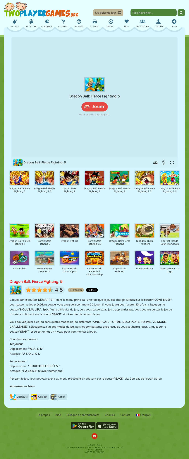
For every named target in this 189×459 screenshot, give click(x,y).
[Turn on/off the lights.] (163, 162)
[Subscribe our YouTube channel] (94, 436)
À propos (44, 415)
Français (145, 415)
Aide (58, 415)
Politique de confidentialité (82, 415)
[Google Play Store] (83, 426)
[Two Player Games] (41, 9)
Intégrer (77, 290)
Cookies (110, 415)
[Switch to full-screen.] (172, 162)
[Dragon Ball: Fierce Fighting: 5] (94, 97)
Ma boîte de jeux (105, 12)
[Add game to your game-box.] (155, 162)
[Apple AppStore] (107, 426)
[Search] (181, 12)
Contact (125, 415)
